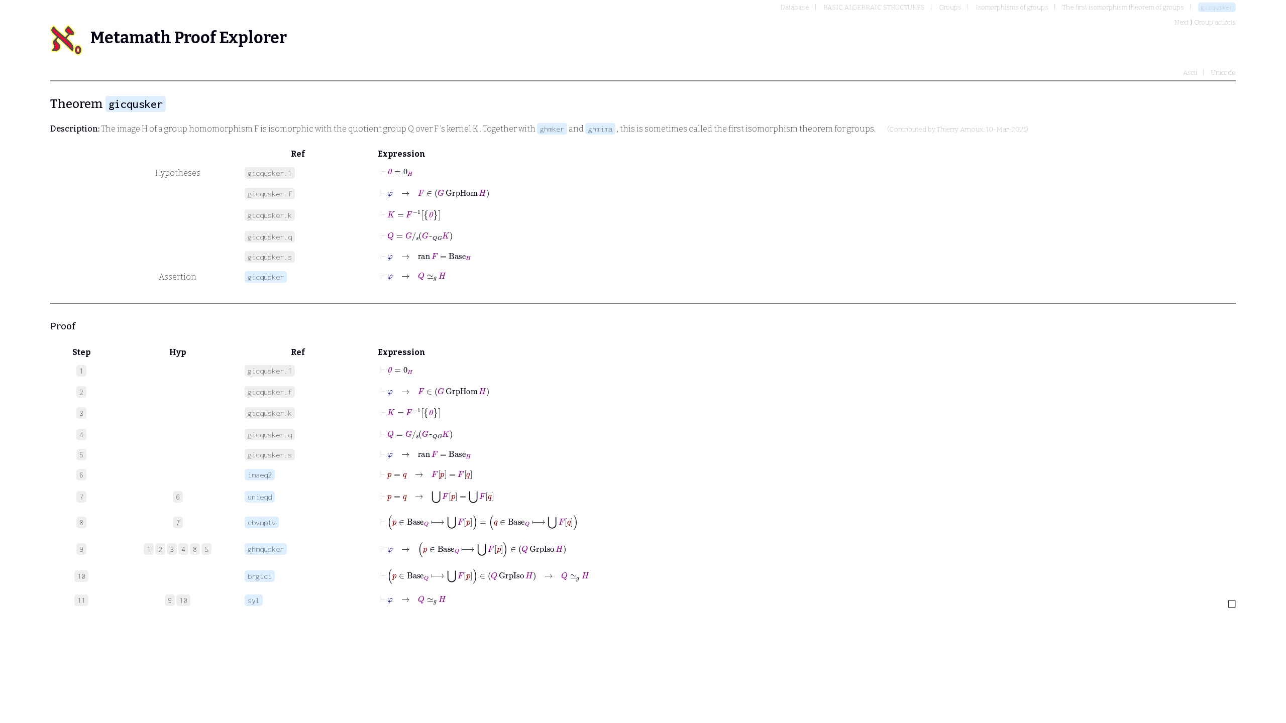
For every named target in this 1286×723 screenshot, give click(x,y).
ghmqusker (266, 549)
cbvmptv (262, 522)
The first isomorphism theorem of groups (1123, 7)
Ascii (1190, 72)
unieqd (260, 497)
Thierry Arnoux (960, 130)
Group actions (1215, 22)
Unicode (1223, 72)
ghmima (600, 129)
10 (183, 600)
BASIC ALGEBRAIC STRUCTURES (874, 7)
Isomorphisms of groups (1012, 7)
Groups (950, 7)
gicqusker (1217, 7)
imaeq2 (260, 474)
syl (254, 600)
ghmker (552, 129)
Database (794, 7)
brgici (260, 576)
